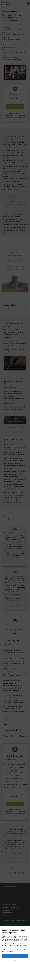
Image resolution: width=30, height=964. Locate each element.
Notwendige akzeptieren (15, 956)
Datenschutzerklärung (22, 949)
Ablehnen (15, 960)
